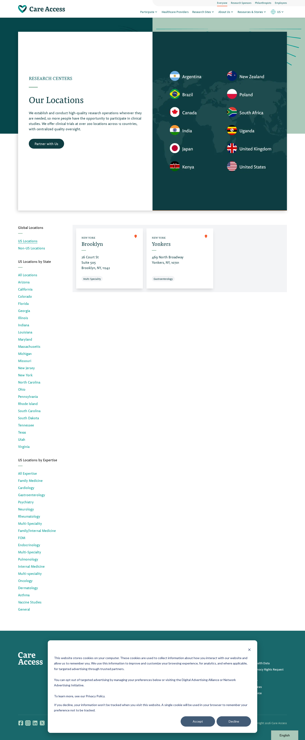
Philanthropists (263, 2)
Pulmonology (28, 559)
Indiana (23, 325)
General (24, 609)
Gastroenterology (31, 494)
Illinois (23, 317)
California (25, 289)
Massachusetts (29, 346)
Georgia (24, 310)
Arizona (23, 282)
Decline (234, 721)
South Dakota (28, 417)
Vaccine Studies (30, 602)
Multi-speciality (30, 573)
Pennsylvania (28, 396)
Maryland (25, 339)
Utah (21, 439)
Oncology (25, 580)
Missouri (24, 360)
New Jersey (26, 367)
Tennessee (26, 425)
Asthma (23, 594)
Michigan (25, 353)
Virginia (23, 446)
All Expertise (27, 473)
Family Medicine (30, 480)
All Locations (27, 274)
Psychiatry (26, 502)
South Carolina (29, 410)
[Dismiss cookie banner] (249, 649)
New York (25, 375)
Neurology (26, 509)
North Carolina (29, 382)
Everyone (222, 2)
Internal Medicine (31, 566)
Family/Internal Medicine (37, 530)
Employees (281, 2)
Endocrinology (29, 544)
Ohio (21, 389)
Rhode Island (28, 403)
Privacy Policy (95, 696)
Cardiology (26, 487)
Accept (198, 721)
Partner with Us (46, 143)
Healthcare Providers (175, 12)
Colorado (25, 296)
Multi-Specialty (29, 552)
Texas (22, 432)
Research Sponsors (241, 2)
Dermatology (28, 587)
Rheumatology (29, 516)
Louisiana (25, 332)
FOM (21, 537)
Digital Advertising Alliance (200, 680)
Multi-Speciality (30, 523)
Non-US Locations (31, 248)
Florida (23, 303)
